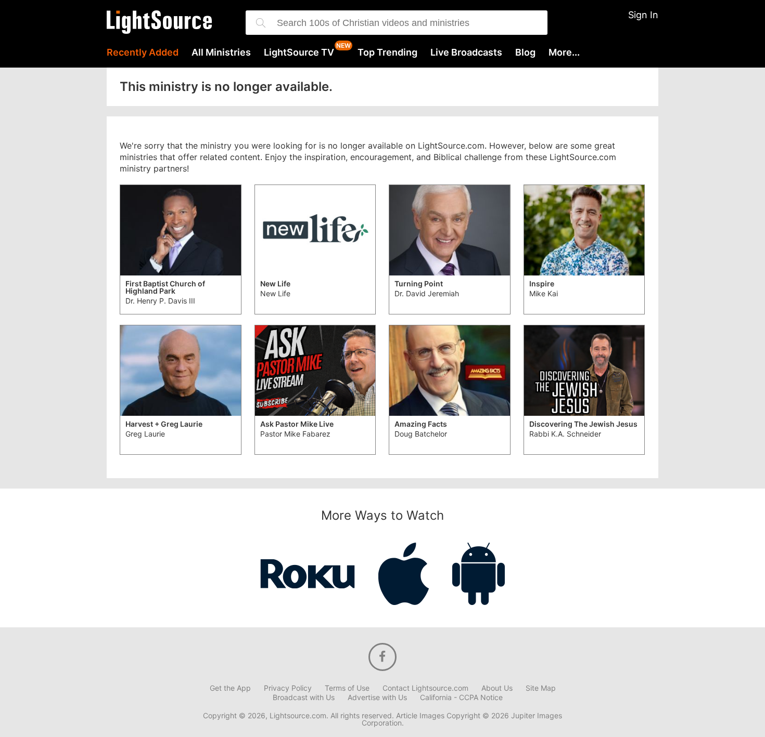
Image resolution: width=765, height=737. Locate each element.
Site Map (541, 688)
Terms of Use (347, 688)
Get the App (230, 688)
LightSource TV (299, 52)
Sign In (643, 14)
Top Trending (387, 52)
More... (564, 52)
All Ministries (221, 52)
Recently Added (142, 52)
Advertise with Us (377, 697)
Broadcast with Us (304, 697)
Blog (525, 52)
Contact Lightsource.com (425, 688)
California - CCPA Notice (461, 697)
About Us (497, 688)
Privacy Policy (288, 688)
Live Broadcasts (466, 52)
